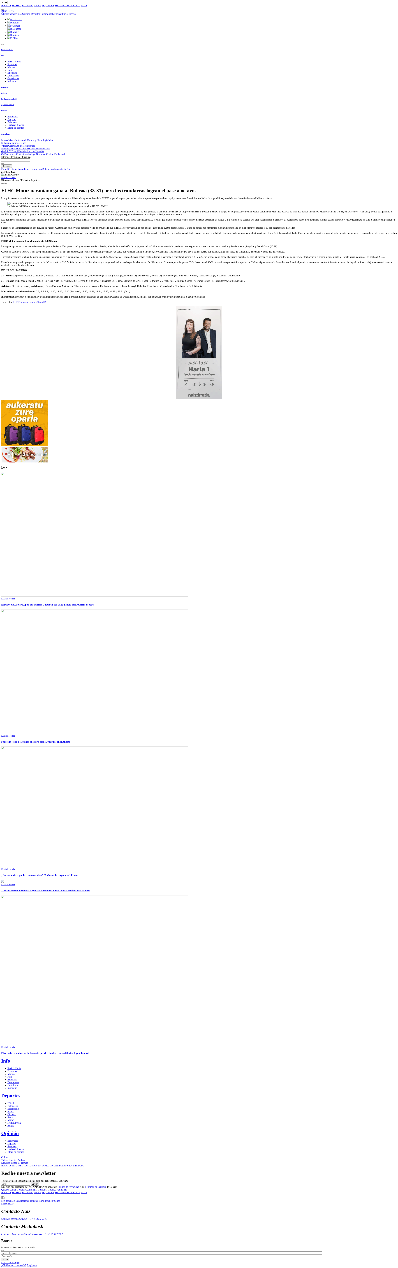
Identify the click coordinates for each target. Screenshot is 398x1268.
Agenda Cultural (7, 105)
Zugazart (11, 119)
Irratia (4, 148)
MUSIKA (16, 5)
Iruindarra (12, 81)
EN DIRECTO (14, 1165)
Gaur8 (15, 151)
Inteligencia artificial (58, 14)
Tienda (22, 143)
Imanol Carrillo (8, 177)
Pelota (27, 169)
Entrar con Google (10, 1262)
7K (43, 5)
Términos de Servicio (95, 1187)
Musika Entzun (35, 148)
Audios (19, 145)
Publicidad (59, 154)
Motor (10, 1120)
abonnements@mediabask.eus (26, 1234)
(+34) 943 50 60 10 (37, 1219)
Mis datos (6, 1201)
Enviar (35, 1184)
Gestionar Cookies (45, 154)
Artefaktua (5, 134)
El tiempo (6, 143)
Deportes (35, 14)
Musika (24, 148)
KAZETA (75, 5)
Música (4, 140)
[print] (2, 183)
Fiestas (72, 14)
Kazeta (32, 151)
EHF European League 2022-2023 (30, 302)
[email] (5, 183)
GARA (37, 5)
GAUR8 (50, 5)
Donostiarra (13, 75)
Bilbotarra (12, 72)
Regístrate (32, 1265)
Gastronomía (20, 140)
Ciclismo (12, 169)
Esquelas (15, 143)
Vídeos (4, 145)
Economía (12, 64)
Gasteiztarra (13, 78)
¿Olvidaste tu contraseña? (13, 1265)
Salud (50, 140)
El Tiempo (23, 1162)
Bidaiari (46, 148)
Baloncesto (36, 169)
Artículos (11, 122)
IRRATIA (6, 5)
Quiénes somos (8, 154)
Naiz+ (10, 70)
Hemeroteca (29, 145)
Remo (20, 169)
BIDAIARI (27, 5)
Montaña (58, 169)
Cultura (44, 14)
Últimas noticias (9, 14)
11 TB (84, 5)
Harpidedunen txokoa (49, 1201)
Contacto (20, 154)
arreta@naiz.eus (19, 1219)
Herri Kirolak (14, 1122)
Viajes (11, 140)
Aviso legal (30, 154)
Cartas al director (15, 125)
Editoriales (12, 116)
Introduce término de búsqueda (16, 157)
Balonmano (48, 169)
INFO (4, 11)
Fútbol (4, 169)
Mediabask (23, 151)
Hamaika (39, 151)
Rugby (67, 169)
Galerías (12, 145)
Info (20, 14)
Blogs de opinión (15, 127)
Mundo (11, 67)
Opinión (26, 14)
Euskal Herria (14, 61)
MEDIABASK (62, 5)
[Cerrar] (2, 1250)
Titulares (34, 1201)
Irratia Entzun (13, 148)
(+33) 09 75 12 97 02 (52, 1234)
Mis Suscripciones (20, 1201)
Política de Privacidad (68, 1187)
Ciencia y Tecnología (37, 140)
